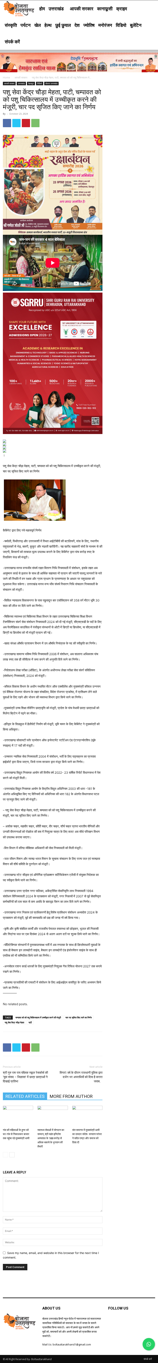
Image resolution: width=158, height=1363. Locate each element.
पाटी (30, 1022)
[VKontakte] (148, 1321)
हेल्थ (48, 25)
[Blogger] (111, 1321)
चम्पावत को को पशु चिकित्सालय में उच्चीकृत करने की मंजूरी (38, 1017)
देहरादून (31, 83)
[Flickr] (130, 1321)
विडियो (121, 25)
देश (77, 25)
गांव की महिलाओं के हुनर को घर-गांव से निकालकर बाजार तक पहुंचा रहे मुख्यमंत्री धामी (16, 1134)
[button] (150, 9)
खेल (37, 25)
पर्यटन (26, 25)
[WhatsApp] (35, 123)
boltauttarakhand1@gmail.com (72, 1344)
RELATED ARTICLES (25, 1096)
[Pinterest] (26, 123)
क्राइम (121, 8)
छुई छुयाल (63, 25)
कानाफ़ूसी (105, 8)
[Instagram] (139, 1321)
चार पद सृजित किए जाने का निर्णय (78, 1017)
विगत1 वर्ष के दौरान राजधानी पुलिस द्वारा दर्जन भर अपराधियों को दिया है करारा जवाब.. (81, 1077)
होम (42, 8)
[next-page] (12, 1154)
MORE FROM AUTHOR (71, 1096)
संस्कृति (11, 25)
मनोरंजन (105, 25)
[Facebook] (7, 123)
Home (6, 77)
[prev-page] (5, 1154)
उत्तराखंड (56, 8)
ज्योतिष (89, 25)
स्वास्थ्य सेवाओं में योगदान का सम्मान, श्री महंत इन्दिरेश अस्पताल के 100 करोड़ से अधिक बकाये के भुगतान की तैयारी (50, 1138)
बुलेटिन (136, 25)
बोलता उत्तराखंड (51, 83)
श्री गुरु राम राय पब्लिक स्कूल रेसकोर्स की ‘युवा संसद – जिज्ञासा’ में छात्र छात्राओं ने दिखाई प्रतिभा (25, 1077)
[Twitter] (16, 123)
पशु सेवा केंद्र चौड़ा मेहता (14, 1022)
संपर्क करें (12, 41)
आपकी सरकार (81, 8)
